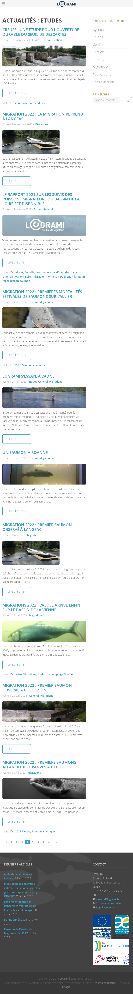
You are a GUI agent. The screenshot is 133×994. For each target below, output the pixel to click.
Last (57, 842)
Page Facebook (104, 907)
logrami (19, 276)
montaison (52, 276)
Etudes (36, 40)
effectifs (55, 272)
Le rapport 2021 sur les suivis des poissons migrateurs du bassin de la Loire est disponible (41, 199)
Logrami (65, 978)
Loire (28, 276)
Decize (26, 831)
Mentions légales (105, 983)
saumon (25, 281)
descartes (44, 103)
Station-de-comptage (50, 674)
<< (5, 842)
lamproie (7, 276)
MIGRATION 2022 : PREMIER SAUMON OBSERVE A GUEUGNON (37, 688)
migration (39, 276)
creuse (33, 103)
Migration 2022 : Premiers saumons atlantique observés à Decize (39, 765)
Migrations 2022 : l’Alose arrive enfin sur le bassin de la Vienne (41, 607)
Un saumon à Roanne (25, 452)
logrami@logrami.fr (107, 899)
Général (46, 40)
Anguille (29, 272)
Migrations (41, 124)
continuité (21, 103)
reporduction (10, 281)
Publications (102, 74)
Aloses (19, 272)
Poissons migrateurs (72, 276)
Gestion (57, 40)
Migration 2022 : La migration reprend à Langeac (42, 116)
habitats (76, 272)
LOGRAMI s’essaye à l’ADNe (28, 376)
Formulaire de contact (109, 903)
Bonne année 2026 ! (16, 919)
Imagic (66, 987)
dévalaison (42, 272)
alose (18, 674)
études (65, 272)
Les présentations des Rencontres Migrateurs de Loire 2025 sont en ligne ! (20, 906)
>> (49, 842)
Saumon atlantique (34, 365)
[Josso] (66, 3)
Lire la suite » (17, 93)
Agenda (98, 29)
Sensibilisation (103, 82)
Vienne (68, 674)
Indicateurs (101, 59)
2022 (18, 365)
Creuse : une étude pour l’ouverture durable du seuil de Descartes (40, 32)
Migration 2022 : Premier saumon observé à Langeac (37, 527)
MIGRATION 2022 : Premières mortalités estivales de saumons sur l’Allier (42, 294)
